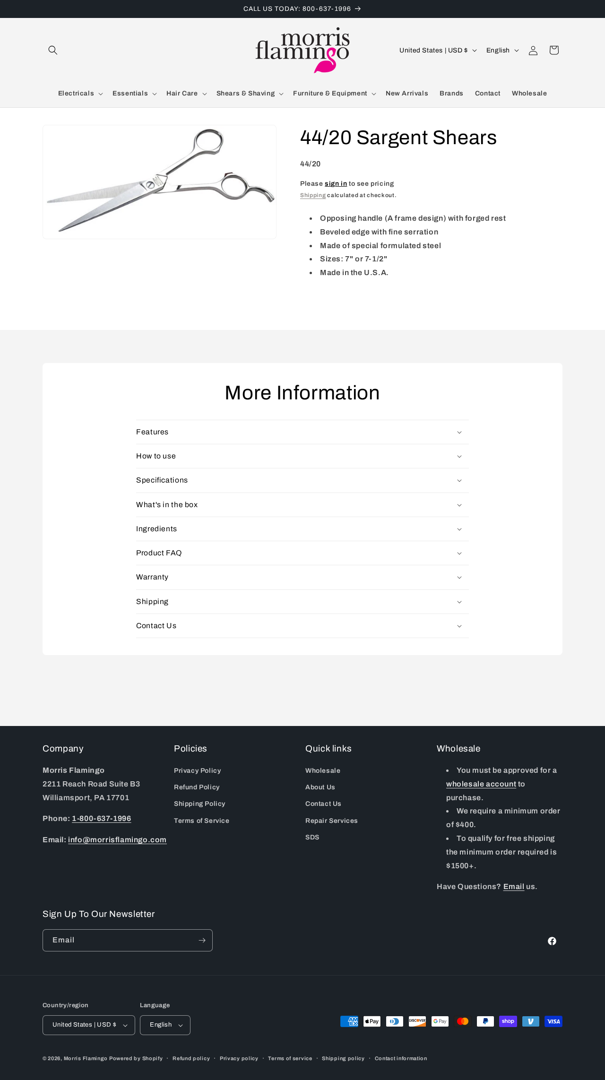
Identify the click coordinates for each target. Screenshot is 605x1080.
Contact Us (323, 804)
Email (514, 887)
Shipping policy (343, 1058)
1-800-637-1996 (101, 819)
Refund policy (191, 1058)
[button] (53, 50)
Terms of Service (202, 820)
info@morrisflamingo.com (117, 840)
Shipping (313, 195)
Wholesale (322, 771)
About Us (320, 787)
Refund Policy (197, 787)
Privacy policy (239, 1058)
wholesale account (481, 784)
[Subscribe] (201, 940)
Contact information (401, 1058)
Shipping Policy (199, 804)
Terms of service (290, 1058)
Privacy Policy (197, 771)
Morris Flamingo (86, 1058)
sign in (336, 183)
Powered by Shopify (136, 1058)
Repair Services (331, 820)
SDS (312, 837)
